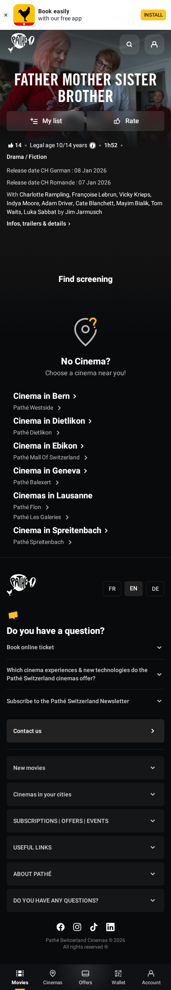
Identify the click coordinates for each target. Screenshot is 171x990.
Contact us (27, 731)
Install (153, 15)
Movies (20, 982)
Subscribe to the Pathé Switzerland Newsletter (68, 701)
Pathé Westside (33, 407)
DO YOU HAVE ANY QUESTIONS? (55, 900)
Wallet (118, 982)
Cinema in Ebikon (45, 446)
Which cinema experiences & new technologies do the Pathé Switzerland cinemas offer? (77, 674)
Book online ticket (30, 647)
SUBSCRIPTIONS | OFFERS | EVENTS (60, 821)
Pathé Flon (27, 507)
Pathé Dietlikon (33, 432)
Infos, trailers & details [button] (36, 224)
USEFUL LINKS (32, 847)
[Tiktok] (94, 927)
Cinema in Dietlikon (49, 421)
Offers (85, 982)
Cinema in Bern (41, 396)
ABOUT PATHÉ (32, 874)
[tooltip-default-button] (92, 145)
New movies (29, 768)
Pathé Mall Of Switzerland (47, 457)
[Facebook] (61, 927)
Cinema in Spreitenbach (57, 531)
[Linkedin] (110, 927)
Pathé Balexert (32, 482)
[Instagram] (77, 927)
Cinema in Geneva (47, 471)
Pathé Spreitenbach (39, 542)
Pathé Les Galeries (37, 517)
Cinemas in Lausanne (53, 496)
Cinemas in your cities (42, 794)
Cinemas (52, 982)
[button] (129, 44)
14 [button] (18, 145)
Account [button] (151, 982)
